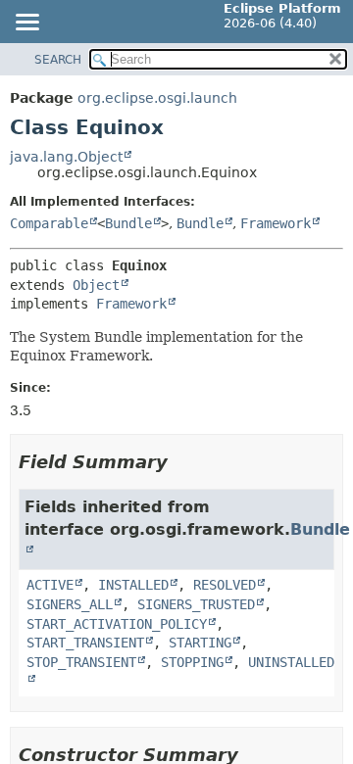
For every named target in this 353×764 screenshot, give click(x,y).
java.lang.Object (66, 157)
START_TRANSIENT (85, 642)
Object (96, 285)
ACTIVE (50, 585)
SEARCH (57, 60)
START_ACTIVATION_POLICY (116, 624)
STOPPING (192, 662)
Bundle (128, 223)
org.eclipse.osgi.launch (157, 98)
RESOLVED (224, 585)
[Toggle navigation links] (26, 23)
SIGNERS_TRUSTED (196, 604)
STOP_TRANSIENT (81, 662)
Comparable (49, 223)
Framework (275, 223)
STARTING (200, 642)
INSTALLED (133, 585)
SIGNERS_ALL (69, 604)
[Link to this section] (181, 462)
